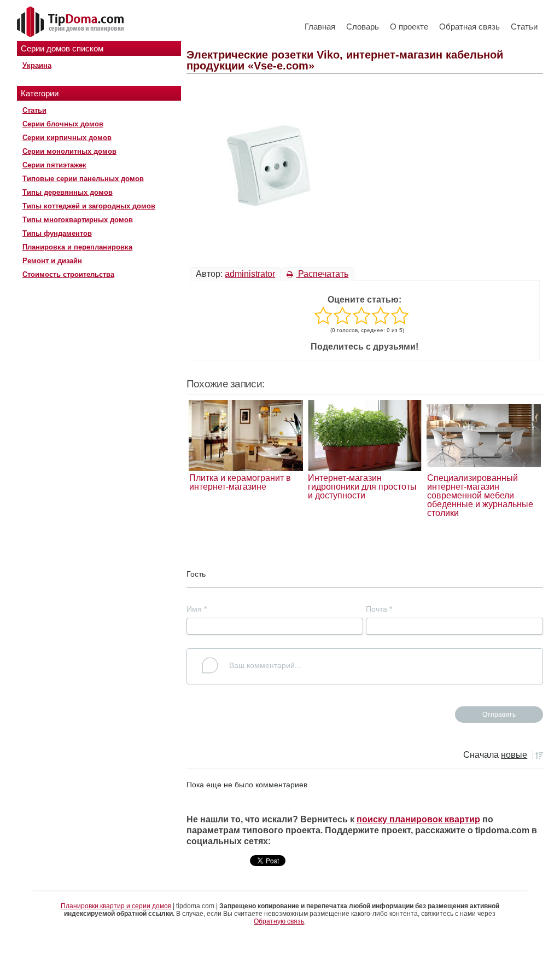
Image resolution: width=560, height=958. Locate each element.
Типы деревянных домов (67, 192)
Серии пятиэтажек (54, 165)
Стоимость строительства (68, 274)
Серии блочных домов (62, 124)
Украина (36, 65)
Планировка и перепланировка (77, 247)
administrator (250, 273)
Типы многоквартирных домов (77, 220)
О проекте (409, 26)
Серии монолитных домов (69, 151)
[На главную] (71, 22)
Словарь (362, 26)
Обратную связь (279, 921)
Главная (320, 26)
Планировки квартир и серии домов (116, 906)
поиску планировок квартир (418, 819)
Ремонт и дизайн (52, 261)
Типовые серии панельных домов (83, 179)
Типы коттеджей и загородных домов (88, 206)
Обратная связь (469, 26)
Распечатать (322, 273)
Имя (196, 609)
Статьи (524, 26)
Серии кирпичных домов (67, 137)
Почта (379, 609)
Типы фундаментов (57, 233)
